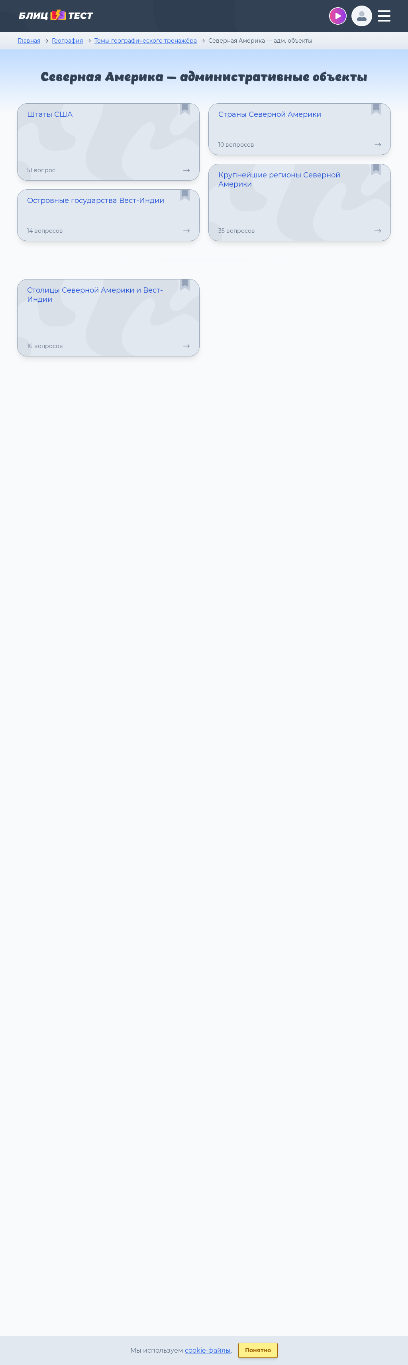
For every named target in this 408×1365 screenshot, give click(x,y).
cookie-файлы (208, 1350)
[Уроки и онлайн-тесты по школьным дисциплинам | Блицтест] (56, 17)
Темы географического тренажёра (145, 40)
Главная (29, 40)
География (67, 40)
